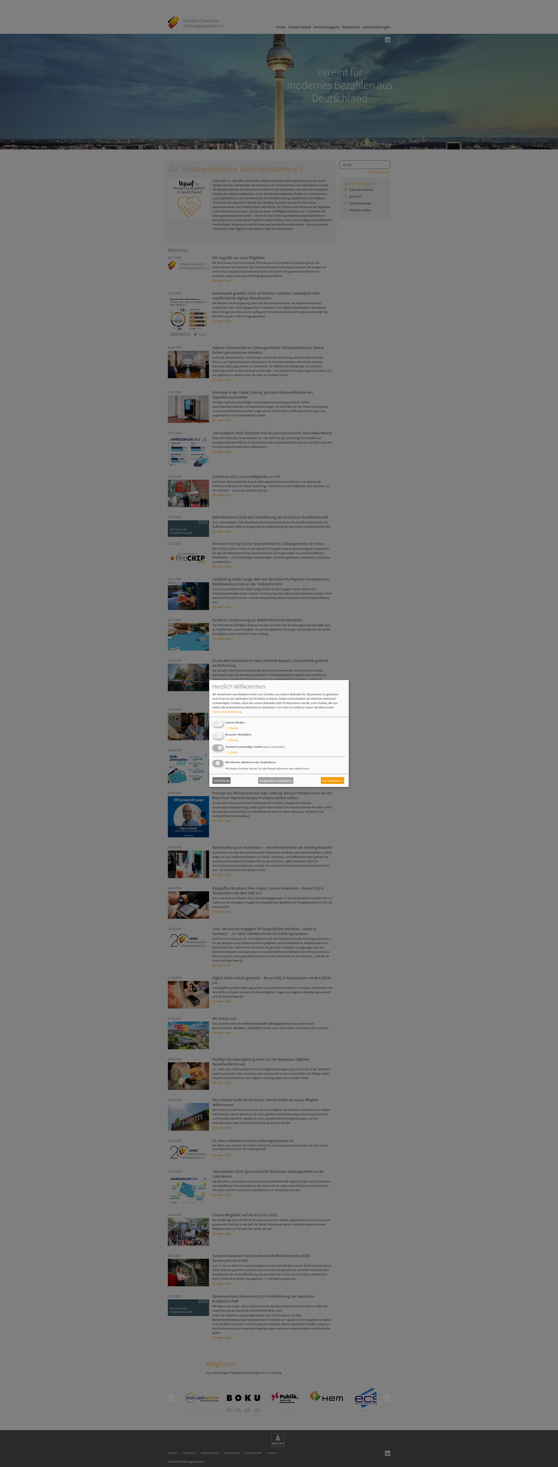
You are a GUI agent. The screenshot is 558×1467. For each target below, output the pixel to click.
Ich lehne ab (222, 780)
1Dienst (231, 728)
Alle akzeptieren (332, 780)
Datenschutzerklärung (226, 712)
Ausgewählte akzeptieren (275, 780)
